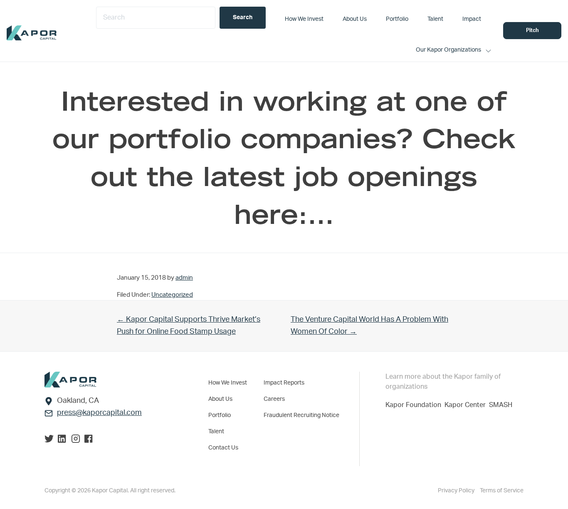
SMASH (500, 405)
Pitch (532, 30)
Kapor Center (467, 405)
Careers (274, 399)
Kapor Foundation (415, 405)
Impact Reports (284, 383)
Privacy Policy (457, 491)
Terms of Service (502, 491)
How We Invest (227, 383)
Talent (216, 432)
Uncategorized (172, 295)
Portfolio (219, 415)
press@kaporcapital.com (99, 413)
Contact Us (223, 448)
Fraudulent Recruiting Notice (301, 415)
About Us (220, 399)
